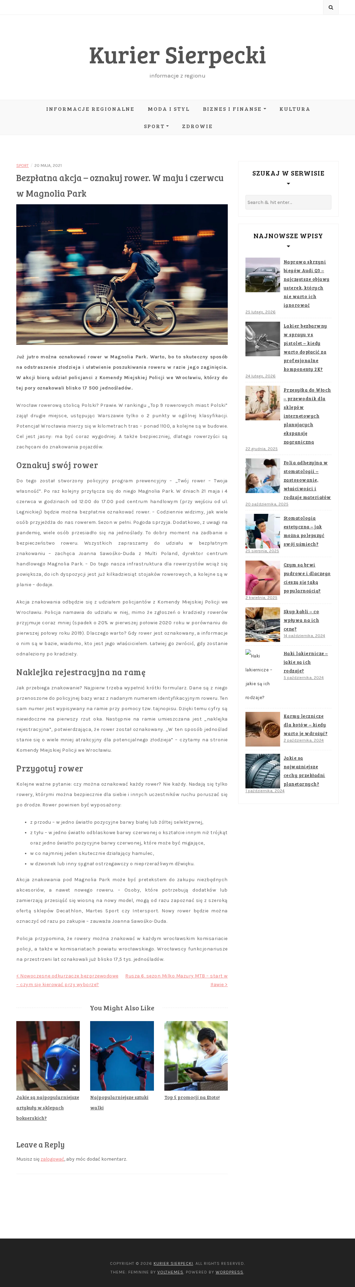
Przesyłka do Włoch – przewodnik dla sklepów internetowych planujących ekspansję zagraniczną (307, 416)
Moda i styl (169, 108)
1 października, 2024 (265, 790)
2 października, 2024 (304, 740)
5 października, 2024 (304, 677)
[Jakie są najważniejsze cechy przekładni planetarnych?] (262, 771)
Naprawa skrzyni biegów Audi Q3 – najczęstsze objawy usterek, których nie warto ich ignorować (307, 283)
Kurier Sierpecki (177, 53)
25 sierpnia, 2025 (262, 550)
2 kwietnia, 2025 (261, 597)
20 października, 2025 (266, 504)
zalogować (52, 1159)
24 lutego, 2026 (260, 376)
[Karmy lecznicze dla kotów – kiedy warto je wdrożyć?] (262, 729)
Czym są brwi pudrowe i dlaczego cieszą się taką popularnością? (307, 578)
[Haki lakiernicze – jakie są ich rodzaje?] (262, 677)
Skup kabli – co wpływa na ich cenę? (301, 620)
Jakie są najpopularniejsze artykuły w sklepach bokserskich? (47, 1107)
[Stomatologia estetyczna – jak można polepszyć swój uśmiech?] (262, 531)
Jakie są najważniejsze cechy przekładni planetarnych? (304, 771)
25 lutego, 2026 (260, 312)
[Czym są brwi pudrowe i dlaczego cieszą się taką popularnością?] (262, 578)
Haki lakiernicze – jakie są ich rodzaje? (306, 662)
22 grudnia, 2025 (261, 448)
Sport (154, 125)
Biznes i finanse (232, 108)
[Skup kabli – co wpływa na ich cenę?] (262, 624)
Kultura (295, 108)
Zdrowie (197, 125)
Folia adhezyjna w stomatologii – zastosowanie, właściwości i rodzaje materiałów (307, 479)
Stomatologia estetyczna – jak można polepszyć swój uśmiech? (304, 531)
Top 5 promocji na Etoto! (192, 1097)
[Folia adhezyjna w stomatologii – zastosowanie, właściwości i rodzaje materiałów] (262, 475)
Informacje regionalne (90, 108)
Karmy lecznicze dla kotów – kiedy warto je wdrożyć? (306, 724)
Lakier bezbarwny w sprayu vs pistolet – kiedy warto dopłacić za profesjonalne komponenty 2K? (305, 347)
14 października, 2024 (304, 635)
